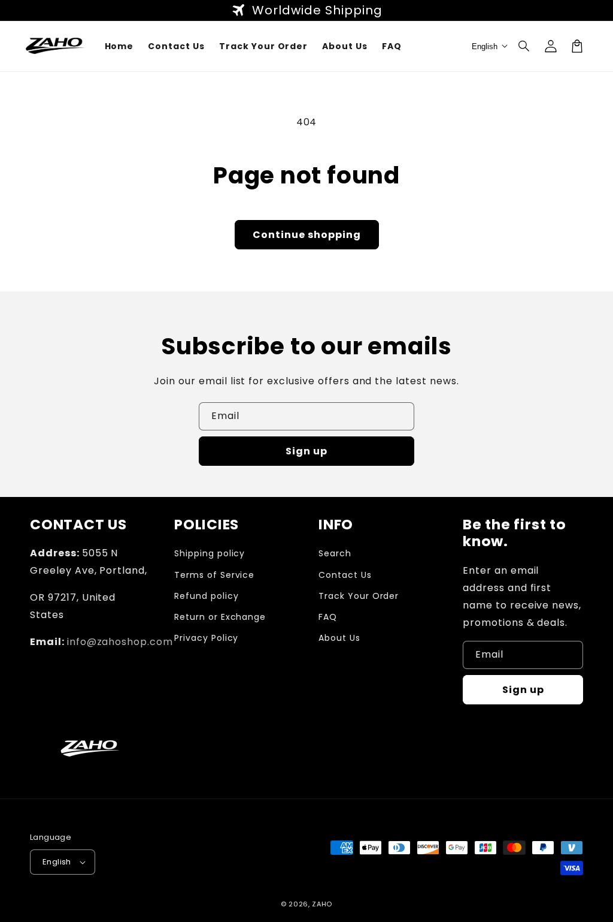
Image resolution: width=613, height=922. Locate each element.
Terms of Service (214, 575)
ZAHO (322, 904)
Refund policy (206, 596)
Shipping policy (209, 553)
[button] (524, 46)
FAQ (327, 617)
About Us (339, 638)
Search (334, 553)
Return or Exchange (220, 617)
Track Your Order (358, 596)
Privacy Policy (206, 638)
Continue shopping (307, 235)
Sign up (306, 451)
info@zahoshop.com (120, 642)
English (57, 861)
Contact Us (345, 575)
